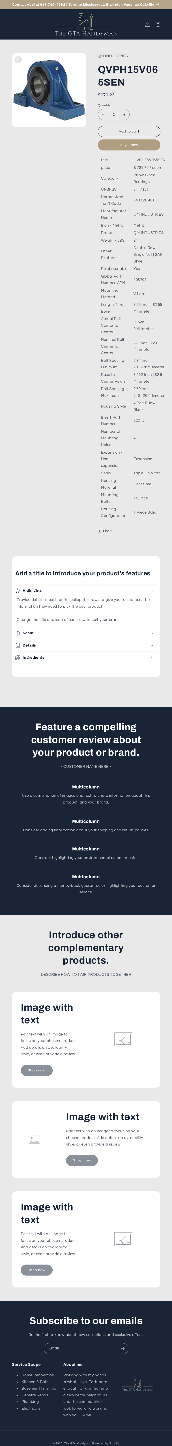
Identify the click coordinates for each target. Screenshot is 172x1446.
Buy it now (129, 145)
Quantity (104, 105)
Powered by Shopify (105, 1443)
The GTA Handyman (77, 1443)
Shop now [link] (36, 1070)
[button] (158, 24)
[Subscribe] (123, 1348)
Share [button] (108, 531)
